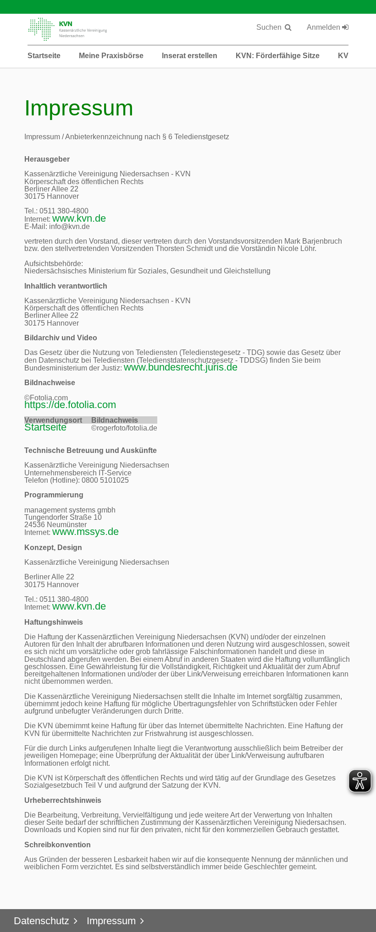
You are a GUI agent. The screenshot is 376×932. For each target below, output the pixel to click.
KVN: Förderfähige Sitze (278, 56)
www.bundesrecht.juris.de (181, 367)
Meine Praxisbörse (111, 56)
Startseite (44, 56)
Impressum (111, 921)
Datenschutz (41, 921)
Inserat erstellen (189, 56)
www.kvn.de (79, 218)
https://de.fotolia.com (70, 404)
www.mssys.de (85, 531)
